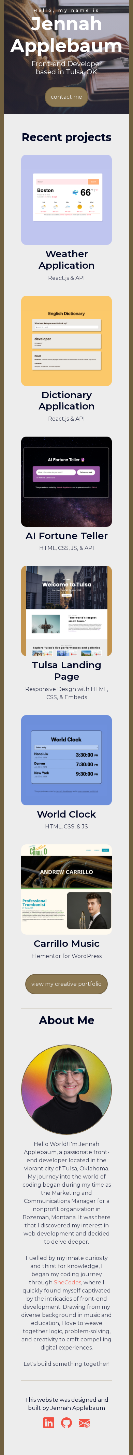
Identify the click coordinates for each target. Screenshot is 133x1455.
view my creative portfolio (66, 984)
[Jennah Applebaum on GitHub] (67, 1425)
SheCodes (67, 1282)
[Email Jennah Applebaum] (84, 1425)
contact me (66, 97)
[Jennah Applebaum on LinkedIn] (49, 1425)
